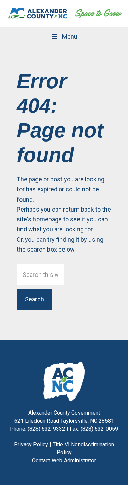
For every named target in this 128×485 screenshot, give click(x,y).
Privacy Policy (31, 444)
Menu (69, 36)
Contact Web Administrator (64, 460)
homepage (47, 219)
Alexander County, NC (37, 13)
